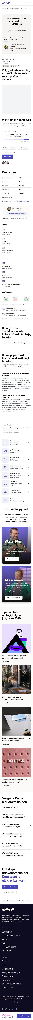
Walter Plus (7, 932)
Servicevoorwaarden (11, 983)
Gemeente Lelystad (7, 8)
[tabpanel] (16, 310)
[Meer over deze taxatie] (18, 66)
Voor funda (7, 950)
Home (3, 901)
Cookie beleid (8, 987)
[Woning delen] (26, 8)
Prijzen (5, 943)
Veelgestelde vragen (11, 972)
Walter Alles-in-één (11, 935)
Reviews (6, 939)
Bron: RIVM (5, 319)
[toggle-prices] (9, 31)
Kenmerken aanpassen (23, 201)
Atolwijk (23, 8)
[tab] (6, 298)
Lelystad (16, 8)
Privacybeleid (8, 980)
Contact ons (7, 976)
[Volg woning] (29, 8)
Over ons (6, 961)
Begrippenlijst (8, 968)
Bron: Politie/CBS (13, 319)
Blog (4, 965)
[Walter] (6, 3)
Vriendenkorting (9, 947)
